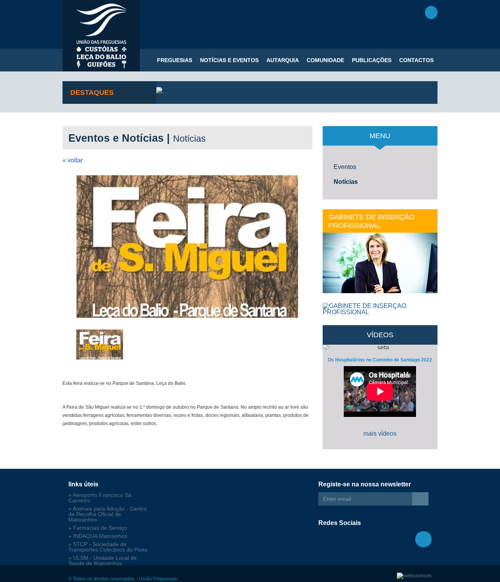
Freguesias (174, 60)
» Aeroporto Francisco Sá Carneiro (99, 498)
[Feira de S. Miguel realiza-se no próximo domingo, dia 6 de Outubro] (187, 246)
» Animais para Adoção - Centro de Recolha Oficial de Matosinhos (107, 514)
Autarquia (282, 60)
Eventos (345, 167)
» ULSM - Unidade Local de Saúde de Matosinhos (102, 560)
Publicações (371, 60)
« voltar (72, 160)
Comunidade (325, 60)
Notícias (346, 181)
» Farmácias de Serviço (97, 528)
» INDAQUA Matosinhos (97, 536)
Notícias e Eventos (229, 60)
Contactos (416, 60)
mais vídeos (379, 433)
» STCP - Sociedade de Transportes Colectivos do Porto (108, 547)
